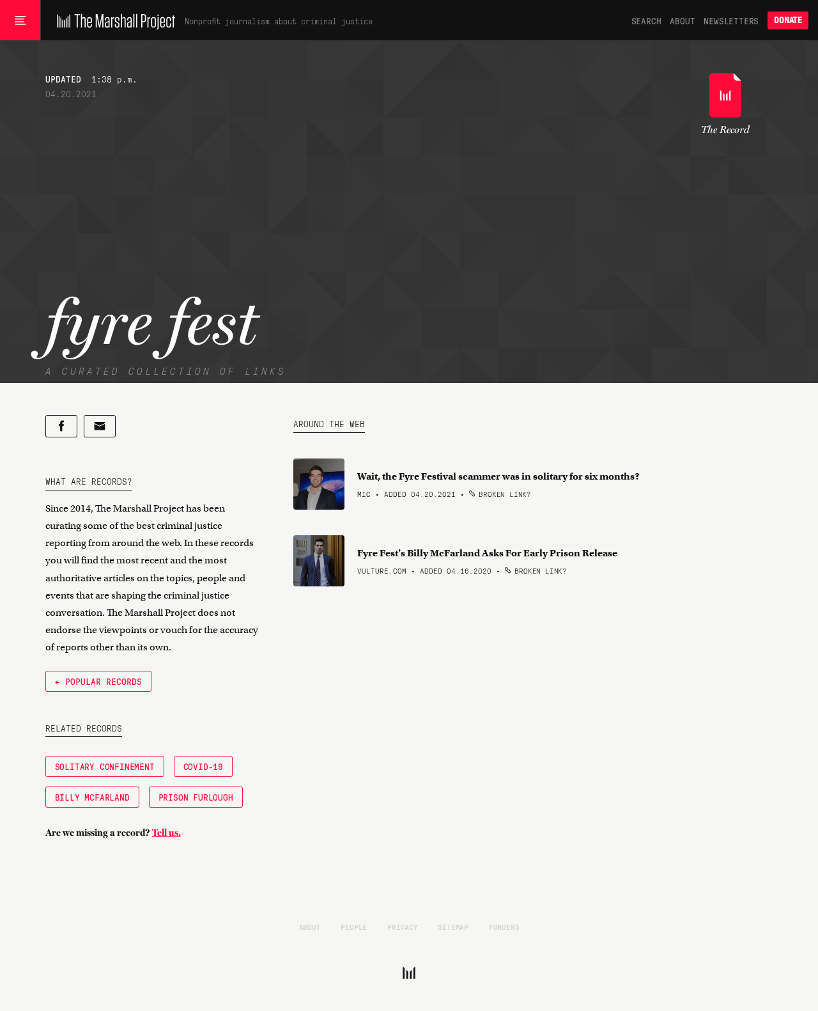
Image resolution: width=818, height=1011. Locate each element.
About (682, 20)
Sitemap (453, 926)
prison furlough (195, 797)
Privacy (402, 926)
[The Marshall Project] (113, 20)
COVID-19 (203, 766)
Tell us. (166, 832)
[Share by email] (100, 426)
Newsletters (731, 20)
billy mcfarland (92, 797)
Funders (504, 926)
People (354, 926)
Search (646, 20)
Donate (788, 20)
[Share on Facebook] (61, 426)
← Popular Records (98, 681)
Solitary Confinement (105, 766)
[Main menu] (20, 20)
